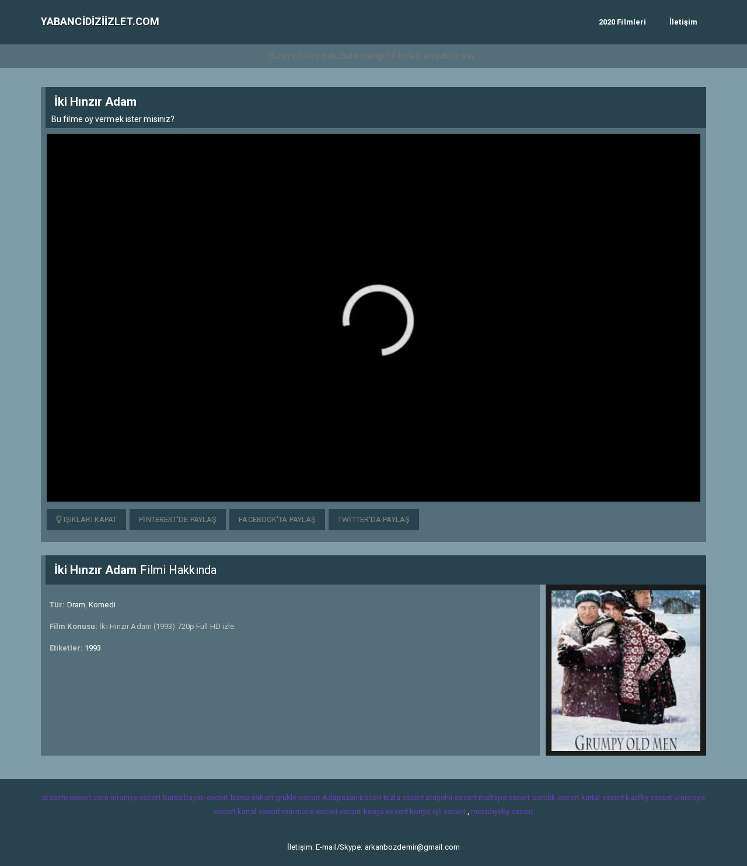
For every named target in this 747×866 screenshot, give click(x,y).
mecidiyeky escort (502, 811)
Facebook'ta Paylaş (277, 519)
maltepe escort (504, 797)
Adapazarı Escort (352, 797)
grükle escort (297, 797)
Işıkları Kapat (89, 519)
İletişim (683, 22)
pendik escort (556, 797)
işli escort (449, 811)
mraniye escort (135, 797)
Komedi (102, 604)
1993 (93, 648)
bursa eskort (252, 797)
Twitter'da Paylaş (374, 519)
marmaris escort (310, 811)
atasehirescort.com (75, 797)
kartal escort (602, 797)
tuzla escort (403, 797)
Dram (76, 604)
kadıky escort (649, 797)
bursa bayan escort (196, 797)
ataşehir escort (451, 797)
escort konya (362, 811)
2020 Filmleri (622, 22)
